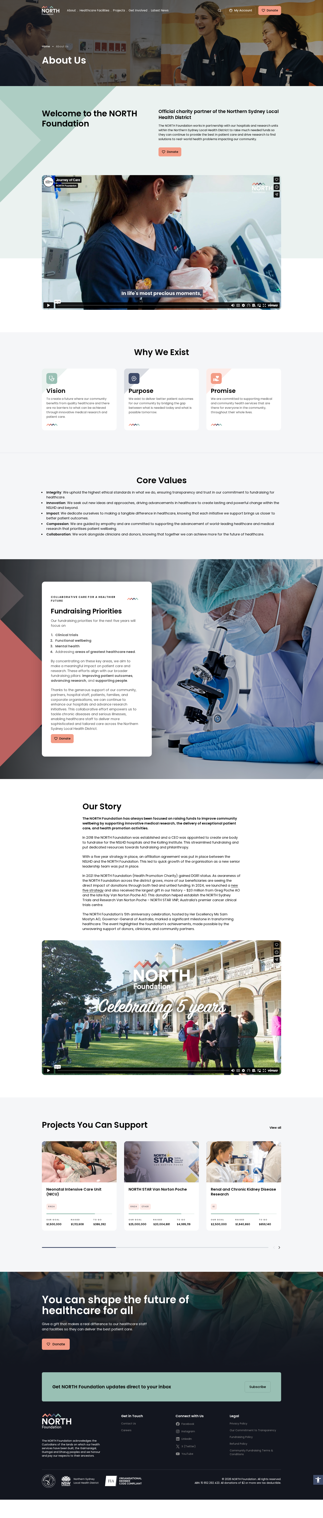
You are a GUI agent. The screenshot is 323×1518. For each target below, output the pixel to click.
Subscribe (257, 1386)
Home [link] (46, 46)
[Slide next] (279, 1247)
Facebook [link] (188, 1424)
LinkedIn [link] (187, 1439)
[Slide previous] (274, 1247)
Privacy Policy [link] (238, 1423)
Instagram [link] (188, 1431)
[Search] (219, 10)
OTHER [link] (145, 1206)
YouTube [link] (187, 1454)
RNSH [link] (51, 1206)
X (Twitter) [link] (189, 1446)
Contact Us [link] (128, 1423)
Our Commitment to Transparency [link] (253, 1430)
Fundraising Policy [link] (241, 1437)
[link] (318, 1480)
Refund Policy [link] (238, 1444)
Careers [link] (126, 1430)
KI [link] (214, 1206)
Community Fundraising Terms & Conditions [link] (251, 1452)
